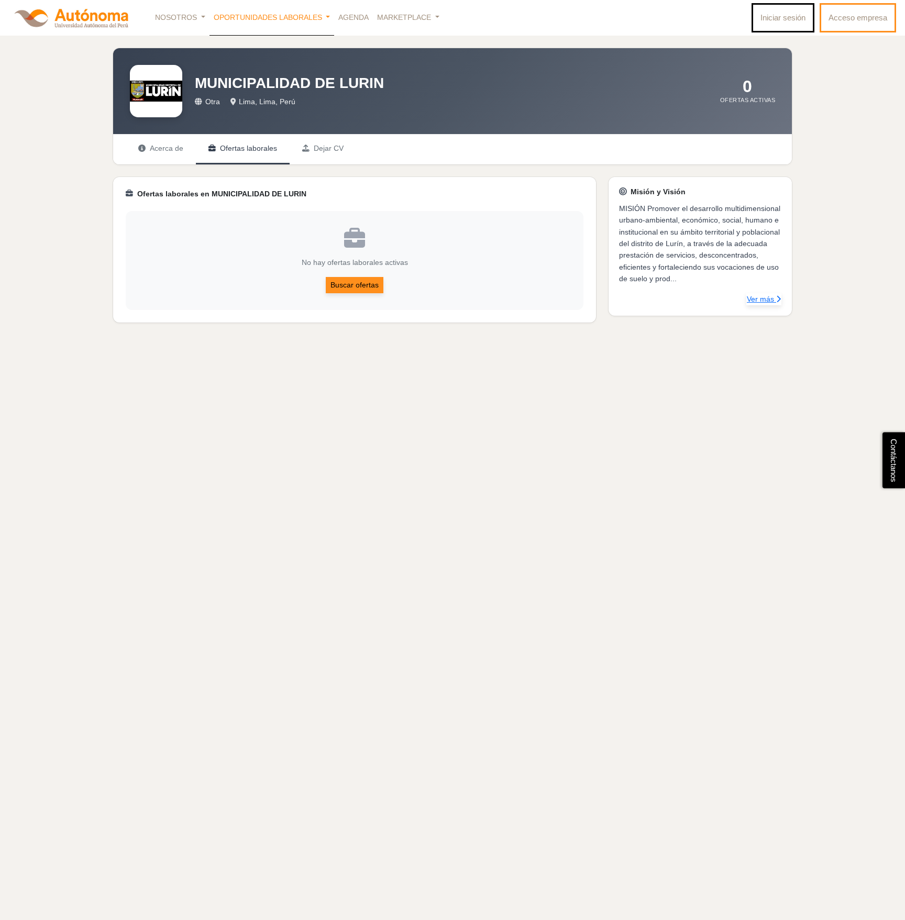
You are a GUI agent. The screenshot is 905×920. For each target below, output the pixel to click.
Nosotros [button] (177, 17)
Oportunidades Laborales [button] (269, 17)
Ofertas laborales (248, 148)
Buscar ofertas (354, 285)
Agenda (353, 17)
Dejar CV (329, 148)
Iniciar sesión (782, 17)
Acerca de (166, 148)
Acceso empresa (858, 17)
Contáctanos (893, 460)
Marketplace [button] (405, 17)
